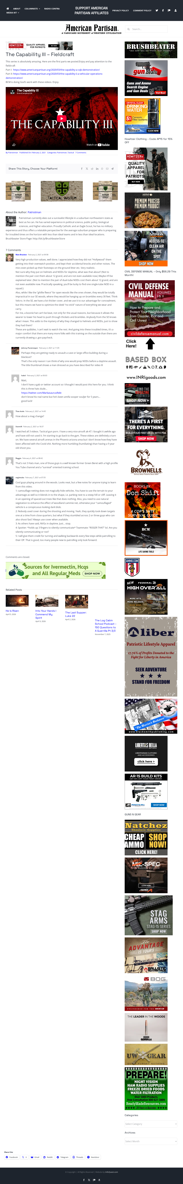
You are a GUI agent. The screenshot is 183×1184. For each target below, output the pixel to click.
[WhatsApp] (102, 169)
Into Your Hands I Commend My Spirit (45, 614)
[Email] (107, 169)
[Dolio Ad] (62, 182)
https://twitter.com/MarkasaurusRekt (41, 392)
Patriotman (13, 152)
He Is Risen (12, 610)
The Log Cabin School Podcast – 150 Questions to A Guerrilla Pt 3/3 (105, 625)
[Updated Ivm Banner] (56, 563)
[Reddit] (92, 169)
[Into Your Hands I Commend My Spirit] (46, 596)
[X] (86, 169)
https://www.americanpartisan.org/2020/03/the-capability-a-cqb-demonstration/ (56, 69)
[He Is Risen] (17, 596)
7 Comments (80, 152)
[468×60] (39, 42)
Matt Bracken (21, 254)
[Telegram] (112, 169)
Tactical (71, 152)
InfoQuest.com (111, 1172)
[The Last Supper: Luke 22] (76, 596)
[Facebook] (81, 169)
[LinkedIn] (97, 169)
